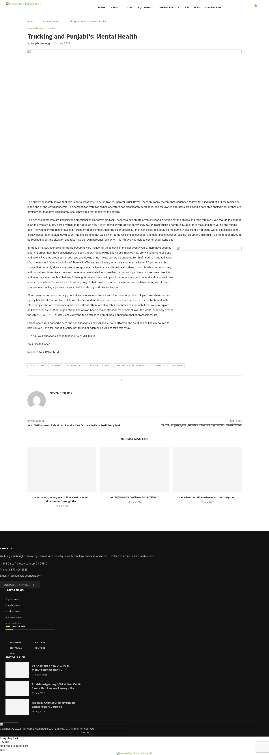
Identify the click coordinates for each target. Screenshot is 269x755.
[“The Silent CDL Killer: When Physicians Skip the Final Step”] (207, 469)
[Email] (249, 7)
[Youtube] (245, 7)
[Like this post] (124, 379)
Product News (13, 611)
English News (12, 599)
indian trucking (75, 366)
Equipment (145, 7)
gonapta (55, 366)
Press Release (13, 623)
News (114, 7)
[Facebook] (233, 7)
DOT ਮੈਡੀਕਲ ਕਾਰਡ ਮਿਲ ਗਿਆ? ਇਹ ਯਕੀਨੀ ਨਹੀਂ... (134, 497)
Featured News (51, 21)
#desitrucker (37, 366)
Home (101, 7)
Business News (13, 617)
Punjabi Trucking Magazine (167, 366)
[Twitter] (237, 7)
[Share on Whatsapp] (140, 379)
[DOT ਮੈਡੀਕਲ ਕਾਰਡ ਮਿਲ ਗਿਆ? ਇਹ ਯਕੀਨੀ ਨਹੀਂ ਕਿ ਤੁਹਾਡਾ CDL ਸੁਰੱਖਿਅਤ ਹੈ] (134, 469)
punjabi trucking (100, 366)
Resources (192, 7)
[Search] (261, 7)
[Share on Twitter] (132, 379)
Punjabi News (12, 605)
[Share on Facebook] (128, 379)
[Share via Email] (144, 379)
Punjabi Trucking (40, 43)
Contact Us (213, 7)
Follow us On (15, 626)
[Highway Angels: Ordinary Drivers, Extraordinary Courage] (17, 707)
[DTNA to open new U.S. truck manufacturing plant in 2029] (17, 670)
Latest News (14, 590)
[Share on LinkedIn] (136, 379)
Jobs (129, 7)
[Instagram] (241, 7)
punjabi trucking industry (131, 366)
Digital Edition (168, 7)
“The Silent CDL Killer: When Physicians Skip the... (207, 497)
